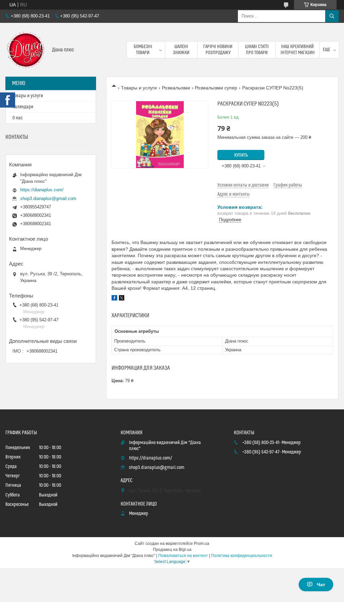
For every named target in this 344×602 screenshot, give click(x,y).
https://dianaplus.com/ (41, 189)
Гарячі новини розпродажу (217, 49)
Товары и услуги (139, 87)
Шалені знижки (181, 49)
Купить (241, 155)
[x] (121, 299)
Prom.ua (201, 543)
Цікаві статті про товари (257, 49)
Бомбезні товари (143, 49)
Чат (321, 584)
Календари (22, 107)
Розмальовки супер (216, 87)
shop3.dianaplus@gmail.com (48, 198)
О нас (17, 118)
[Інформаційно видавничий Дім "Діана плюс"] (26, 50)
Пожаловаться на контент (183, 555)
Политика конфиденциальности (241, 555)
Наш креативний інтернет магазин (298, 49)
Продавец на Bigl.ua (172, 549)
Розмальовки (176, 87)
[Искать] (332, 16)
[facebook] (114, 299)
